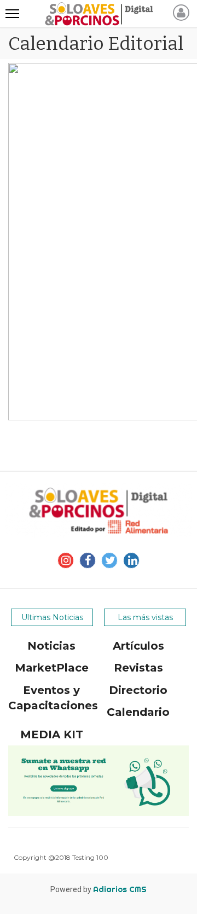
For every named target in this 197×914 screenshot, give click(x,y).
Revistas (138, 667)
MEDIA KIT (51, 734)
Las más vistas (145, 617)
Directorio (138, 690)
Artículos (138, 645)
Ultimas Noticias (52, 617)
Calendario (138, 712)
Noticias (51, 645)
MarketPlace (52, 667)
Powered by (98, 889)
